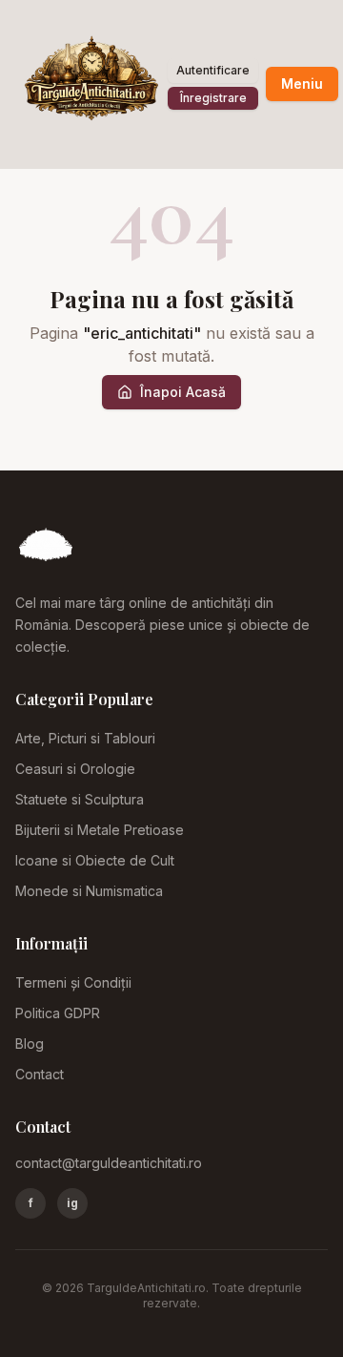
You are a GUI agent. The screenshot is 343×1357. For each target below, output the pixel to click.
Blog (29, 1043)
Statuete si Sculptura (79, 799)
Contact (39, 1074)
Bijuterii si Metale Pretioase (99, 830)
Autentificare (213, 70)
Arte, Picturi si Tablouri (85, 738)
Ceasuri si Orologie (75, 769)
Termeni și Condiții (73, 982)
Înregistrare (213, 98)
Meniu (302, 83)
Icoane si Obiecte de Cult (94, 860)
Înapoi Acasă (183, 392)
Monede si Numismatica (89, 891)
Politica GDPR (57, 1013)
